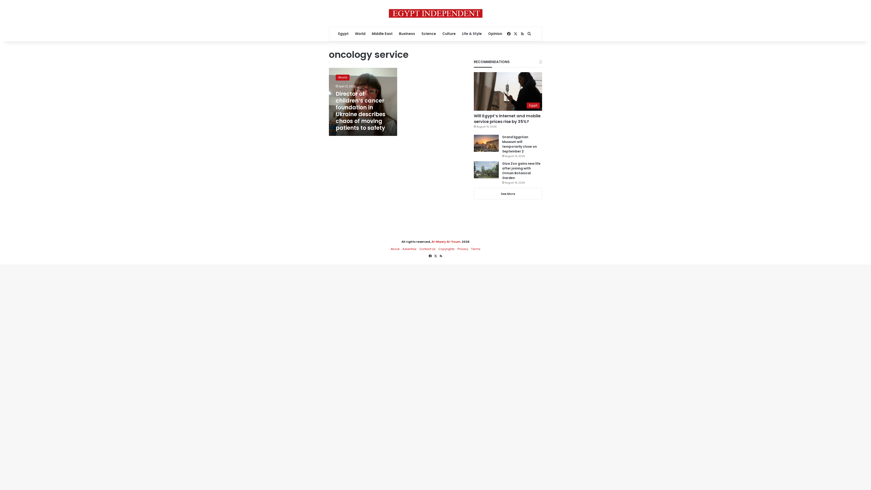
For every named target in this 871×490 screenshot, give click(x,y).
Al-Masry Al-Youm (445, 242)
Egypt (343, 33)
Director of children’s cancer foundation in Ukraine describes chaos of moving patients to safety (360, 111)
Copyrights (446, 249)
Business (407, 33)
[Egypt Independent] (435, 13)
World (360, 33)
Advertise (409, 249)
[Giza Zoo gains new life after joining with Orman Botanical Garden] (486, 169)
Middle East (382, 33)
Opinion (495, 33)
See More (508, 194)
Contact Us (427, 249)
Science (428, 33)
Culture (449, 33)
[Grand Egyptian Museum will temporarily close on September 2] (486, 143)
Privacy (463, 249)
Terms (475, 249)
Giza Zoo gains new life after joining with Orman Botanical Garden (521, 170)
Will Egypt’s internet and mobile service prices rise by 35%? (507, 118)
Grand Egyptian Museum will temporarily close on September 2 (519, 144)
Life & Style (472, 33)
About (395, 249)
